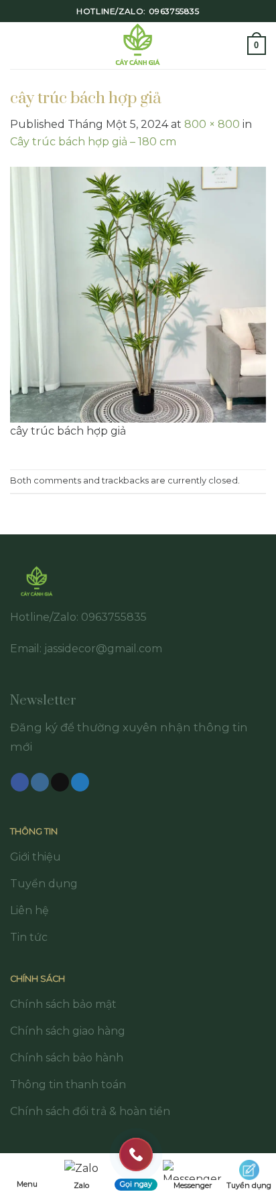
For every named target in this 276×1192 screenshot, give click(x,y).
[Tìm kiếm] (232, 45)
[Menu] (18, 45)
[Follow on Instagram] (40, 782)
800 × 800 (212, 124)
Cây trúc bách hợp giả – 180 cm (93, 141)
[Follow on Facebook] (20, 782)
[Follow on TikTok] (60, 782)
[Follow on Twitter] (80, 782)
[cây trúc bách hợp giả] (138, 293)
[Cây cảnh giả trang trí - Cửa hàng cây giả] (138, 45)
